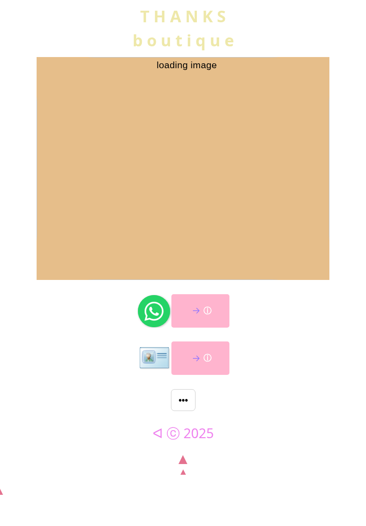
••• (183, 400)
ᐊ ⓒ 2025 (183, 433)
